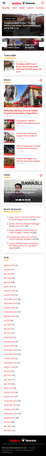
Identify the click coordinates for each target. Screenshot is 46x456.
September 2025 (11, 312)
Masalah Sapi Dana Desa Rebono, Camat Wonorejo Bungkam (23, 238)
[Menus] (4, 3)
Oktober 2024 (9, 358)
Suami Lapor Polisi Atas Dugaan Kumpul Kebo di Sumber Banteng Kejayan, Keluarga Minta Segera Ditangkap (27, 134)
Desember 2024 (10, 350)
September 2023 (11, 413)
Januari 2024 (9, 396)
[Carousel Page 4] (26, 200)
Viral (13, 18)
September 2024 (11, 362)
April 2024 (8, 384)
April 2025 (8, 333)
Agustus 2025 (9, 316)
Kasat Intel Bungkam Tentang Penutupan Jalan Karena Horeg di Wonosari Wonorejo (33, 46)
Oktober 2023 (9, 409)
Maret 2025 (8, 337)
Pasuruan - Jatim (22, 61)
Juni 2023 (7, 426)
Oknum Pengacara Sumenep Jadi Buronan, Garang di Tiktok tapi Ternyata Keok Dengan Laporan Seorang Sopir (28, 147)
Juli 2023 (7, 422)
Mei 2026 (8, 278)
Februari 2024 (9, 392)
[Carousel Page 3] (23, 200)
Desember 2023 (10, 401)
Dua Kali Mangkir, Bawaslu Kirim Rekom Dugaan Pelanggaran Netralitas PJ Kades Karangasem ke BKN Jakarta (22, 191)
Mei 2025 (8, 329)
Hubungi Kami (7, 450)
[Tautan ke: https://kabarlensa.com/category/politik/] (41, 175)
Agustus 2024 (9, 367)
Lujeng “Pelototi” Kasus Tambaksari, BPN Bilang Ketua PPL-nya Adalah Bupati (24, 245)
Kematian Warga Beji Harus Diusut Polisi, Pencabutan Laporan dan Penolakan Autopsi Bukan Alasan (12, 46)
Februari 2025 (9, 341)
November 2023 (10, 405)
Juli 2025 (7, 320)
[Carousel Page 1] (17, 200)
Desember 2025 (10, 299)
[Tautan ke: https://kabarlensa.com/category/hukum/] (41, 80)
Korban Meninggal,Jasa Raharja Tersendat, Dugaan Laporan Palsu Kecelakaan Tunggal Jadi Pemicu (28, 160)
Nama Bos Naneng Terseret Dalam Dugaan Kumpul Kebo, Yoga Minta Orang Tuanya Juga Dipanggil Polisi (21, 112)
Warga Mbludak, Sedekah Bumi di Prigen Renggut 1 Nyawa (23, 231)
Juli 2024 (7, 371)
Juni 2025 (7, 324)
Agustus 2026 (9, 265)
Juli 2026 (7, 269)
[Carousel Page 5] (29, 200)
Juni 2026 (7, 274)
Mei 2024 (8, 379)
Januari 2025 (9, 346)
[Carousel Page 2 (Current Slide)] (20, 200)
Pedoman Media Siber (24, 450)
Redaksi (32, 448)
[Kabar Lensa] (23, 3)
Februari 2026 (9, 290)
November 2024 (10, 354)
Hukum (8, 18)
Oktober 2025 (9, 307)
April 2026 (8, 282)
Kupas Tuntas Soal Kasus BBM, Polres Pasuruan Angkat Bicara (25, 218)
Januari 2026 (9, 295)
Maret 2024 (8, 388)
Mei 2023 (8, 430)
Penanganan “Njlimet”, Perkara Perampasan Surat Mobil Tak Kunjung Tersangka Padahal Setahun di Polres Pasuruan (28, 122)
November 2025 (10, 303)
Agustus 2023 (9, 417)
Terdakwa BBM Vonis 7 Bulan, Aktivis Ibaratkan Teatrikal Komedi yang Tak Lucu (22, 25)
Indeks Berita (7, 452)
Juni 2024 (7, 375)
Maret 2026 (8, 286)
